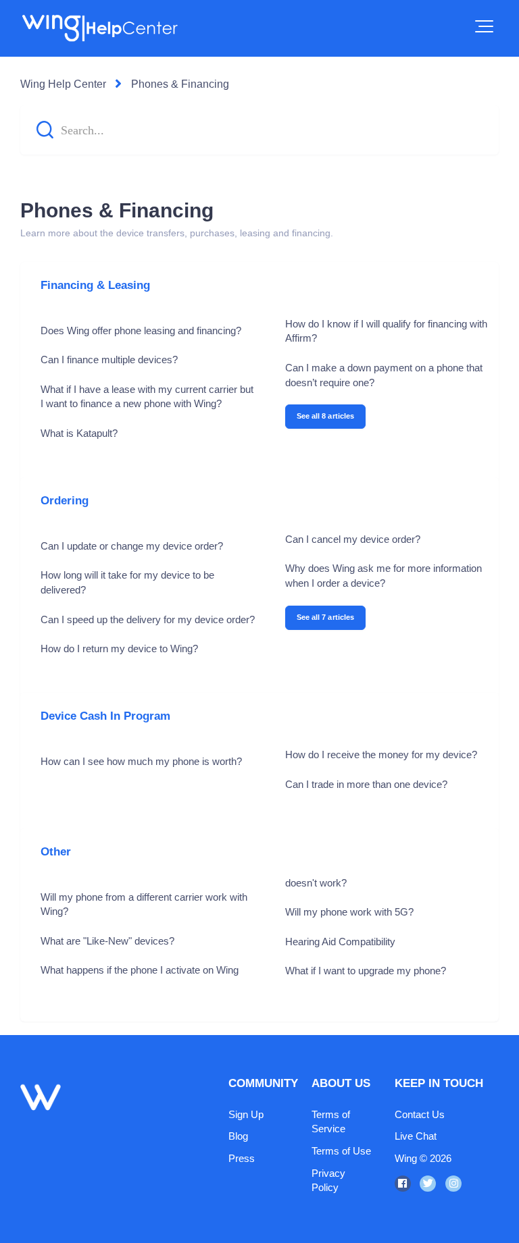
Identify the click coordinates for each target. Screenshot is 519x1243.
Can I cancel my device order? (352, 539)
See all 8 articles (326, 416)
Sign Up (246, 1114)
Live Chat (416, 1136)
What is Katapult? (79, 433)
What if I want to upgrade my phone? (365, 970)
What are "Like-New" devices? (107, 941)
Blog (238, 1136)
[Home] (99, 28)
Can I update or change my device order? (132, 546)
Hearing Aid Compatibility (340, 941)
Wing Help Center (63, 84)
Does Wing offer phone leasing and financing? (141, 330)
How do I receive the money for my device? (381, 754)
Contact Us (420, 1114)
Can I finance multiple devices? (109, 359)
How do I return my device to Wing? (119, 648)
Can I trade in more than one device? (366, 784)
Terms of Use (341, 1151)
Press (241, 1158)
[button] (484, 26)
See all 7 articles (326, 617)
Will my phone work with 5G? (349, 912)
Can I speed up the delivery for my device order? (148, 619)
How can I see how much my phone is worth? (141, 761)
